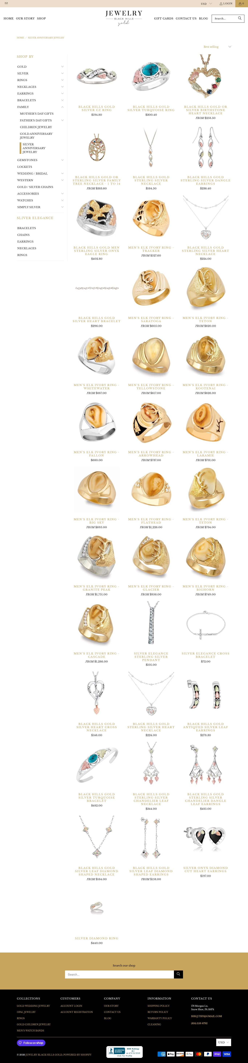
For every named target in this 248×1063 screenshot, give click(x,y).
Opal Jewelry (26, 1012)
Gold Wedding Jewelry (33, 1006)
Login (228, 3)
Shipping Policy (159, 1006)
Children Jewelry (36, 127)
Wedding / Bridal (32, 173)
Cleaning (154, 1024)
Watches (25, 200)
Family (23, 107)
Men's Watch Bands (30, 1030)
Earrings (25, 93)
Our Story (111, 1006)
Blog (107, 1018)
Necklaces (26, 87)
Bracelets (26, 100)
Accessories (28, 193)
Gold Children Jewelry (34, 1024)
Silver (22, 73)
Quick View (96, 85)
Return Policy (158, 1012)
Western (25, 180)
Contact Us (112, 1012)
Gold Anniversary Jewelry (36, 135)
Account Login (71, 1006)
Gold (22, 66)
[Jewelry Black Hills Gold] (124, 18)
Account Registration (76, 1012)
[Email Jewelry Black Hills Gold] (6, 3)
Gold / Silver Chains (35, 187)
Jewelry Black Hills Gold (44, 1054)
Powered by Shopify (77, 1054)
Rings (22, 80)
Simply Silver (28, 207)
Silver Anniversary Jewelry (34, 148)
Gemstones (27, 160)
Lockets (24, 167)
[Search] (239, 19)
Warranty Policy (160, 1018)
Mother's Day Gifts (37, 113)
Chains (23, 235)
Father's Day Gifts (36, 120)
